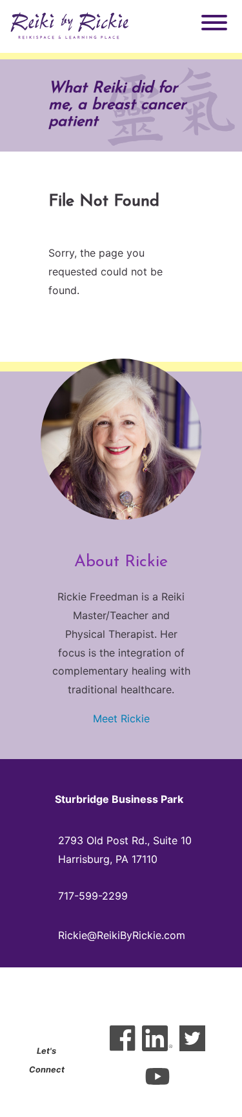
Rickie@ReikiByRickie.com (121, 935)
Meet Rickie (121, 718)
